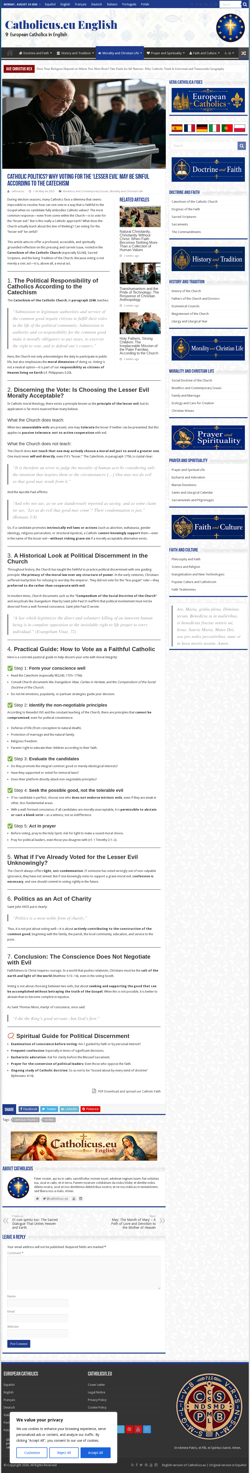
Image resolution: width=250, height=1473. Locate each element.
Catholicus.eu (197, 1465)
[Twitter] (201, 5)
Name (11, 1296)
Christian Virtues (183, 411)
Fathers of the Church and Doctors (195, 298)
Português (129, 4)
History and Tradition (76, 53)
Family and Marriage (186, 395)
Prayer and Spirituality (166, 53)
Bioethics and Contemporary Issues (86, 191)
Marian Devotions (184, 485)
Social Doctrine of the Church (192, 380)
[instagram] (216, 5)
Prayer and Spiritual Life (188, 470)
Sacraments (180, 224)
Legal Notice (96, 1392)
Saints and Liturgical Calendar (192, 492)
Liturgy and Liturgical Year (190, 321)
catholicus (17, 191)
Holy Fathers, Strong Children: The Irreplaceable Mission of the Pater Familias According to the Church (139, 345)
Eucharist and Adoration (188, 477)
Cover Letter (96, 1385)
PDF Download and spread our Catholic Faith (129, 1091)
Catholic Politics (26, 1120)
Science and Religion (186, 567)
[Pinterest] (206, 5)
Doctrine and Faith (36, 53)
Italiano (112, 4)
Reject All (64, 1453)
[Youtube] (211, 5)
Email (11, 1311)
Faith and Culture (205, 53)
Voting (49, 1120)
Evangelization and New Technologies (198, 574)
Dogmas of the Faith (186, 209)
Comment (15, 1253)
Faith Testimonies (184, 589)
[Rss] (192, 5)
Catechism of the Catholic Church (195, 201)
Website (13, 1326)
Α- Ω (227, 53)
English (65, 4)
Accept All (95, 1453)
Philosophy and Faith (186, 559)
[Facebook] (196, 5)
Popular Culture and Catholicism (194, 582)
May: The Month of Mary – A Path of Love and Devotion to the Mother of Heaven (133, 1222)
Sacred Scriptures (184, 217)
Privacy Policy (97, 1400)
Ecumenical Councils (185, 306)
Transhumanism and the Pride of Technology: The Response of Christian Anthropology (139, 294)
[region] (63, 1437)
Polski (145, 4)
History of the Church (186, 291)
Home (10, 52)
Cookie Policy (97, 1407)
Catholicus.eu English (61, 24)
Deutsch (96, 4)
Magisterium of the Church (190, 314)
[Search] (245, 4)
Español (50, 4)
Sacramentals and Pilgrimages (193, 500)
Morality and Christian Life (121, 53)
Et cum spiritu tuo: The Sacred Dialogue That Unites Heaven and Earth (35, 1222)
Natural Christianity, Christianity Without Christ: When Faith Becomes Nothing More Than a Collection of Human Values (138, 240)
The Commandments (186, 232)
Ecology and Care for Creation (193, 403)
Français (80, 4)
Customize (32, 1453)
